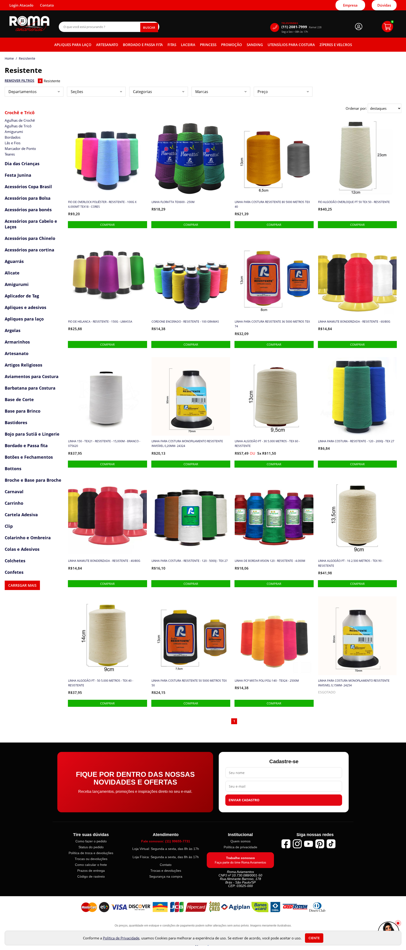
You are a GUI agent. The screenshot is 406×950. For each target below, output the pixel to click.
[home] (29, 23)
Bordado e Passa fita (143, 44)
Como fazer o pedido (91, 841)
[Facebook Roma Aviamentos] (285, 843)
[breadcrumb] (9, 58)
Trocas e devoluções (165, 870)
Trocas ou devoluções (91, 859)
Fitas (172, 44)
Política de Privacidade (121, 938)
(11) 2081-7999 (301, 27)
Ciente (314, 938)
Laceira (188, 44)
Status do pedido (91, 847)
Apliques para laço (72, 44)
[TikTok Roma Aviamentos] (331, 843)
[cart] (387, 26)
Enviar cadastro (244, 800)
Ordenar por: (357, 108)
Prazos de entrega (91, 870)
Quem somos (240, 841)
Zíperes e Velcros (336, 44)
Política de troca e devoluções (91, 853)
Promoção (231, 44)
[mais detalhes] (107, 224)
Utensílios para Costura (291, 44)
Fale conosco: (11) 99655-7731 (165, 841)
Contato (166, 865)
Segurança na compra (165, 876)
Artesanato (107, 44)
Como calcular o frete (91, 865)
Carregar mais (22, 585)
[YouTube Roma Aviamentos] (308, 843)
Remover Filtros (19, 80)
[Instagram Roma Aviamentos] (297, 843)
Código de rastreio (91, 876)
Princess (208, 44)
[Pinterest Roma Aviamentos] (319, 843)
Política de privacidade (240, 847)
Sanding (255, 44)
